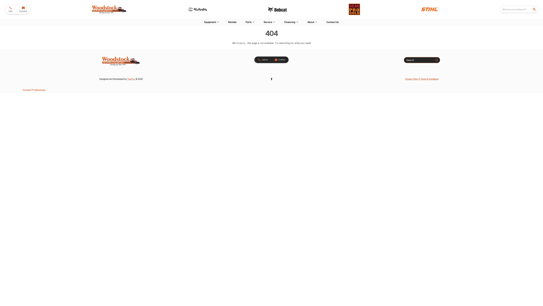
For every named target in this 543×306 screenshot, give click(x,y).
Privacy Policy (412, 79)
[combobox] (518, 9)
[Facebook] (271, 79)
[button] (10, 9)
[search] (534, 9)
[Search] (436, 60)
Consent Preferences (34, 90)
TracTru (130, 79)
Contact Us (332, 22)
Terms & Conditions (429, 79)
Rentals (232, 22)
